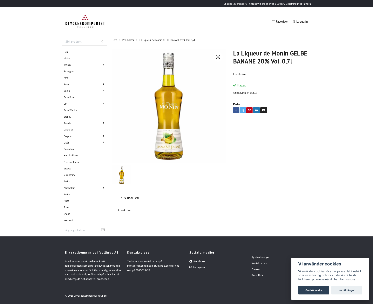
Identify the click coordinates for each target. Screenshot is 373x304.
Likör (66, 142)
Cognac (68, 136)
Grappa (67, 168)
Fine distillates (71, 155)
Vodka (67, 90)
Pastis (67, 181)
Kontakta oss (259, 263)
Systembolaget (261, 257)
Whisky (67, 64)
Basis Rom (69, 97)
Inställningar (347, 290)
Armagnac (69, 71)
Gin (65, 103)
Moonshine (69, 174)
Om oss (256, 269)
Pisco (66, 200)
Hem (66, 51)
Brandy (67, 116)
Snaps (67, 213)
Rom (66, 84)
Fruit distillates (71, 162)
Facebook (199, 261)
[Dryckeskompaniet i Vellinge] (85, 22)
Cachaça (68, 129)
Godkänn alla (313, 290)
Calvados (69, 149)
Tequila (67, 123)
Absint (67, 58)
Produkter (128, 40)
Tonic (67, 207)
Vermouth (69, 220)
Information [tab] (129, 197)
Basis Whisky (70, 110)
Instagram (199, 267)
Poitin (67, 194)
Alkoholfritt (69, 187)
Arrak (66, 77)
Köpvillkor (257, 275)
